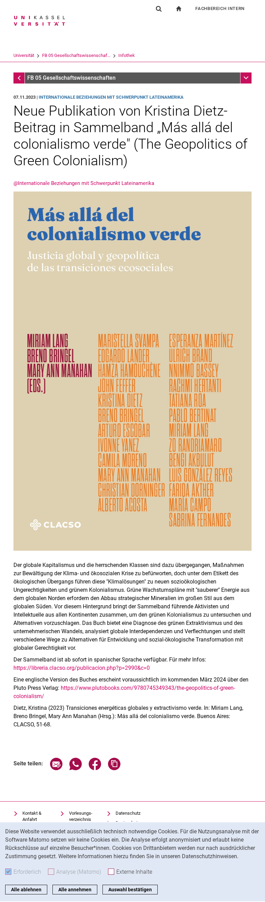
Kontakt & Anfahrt (31, 816)
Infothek (126, 55)
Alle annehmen (74, 889)
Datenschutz (128, 813)
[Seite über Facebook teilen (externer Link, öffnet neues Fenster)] (95, 768)
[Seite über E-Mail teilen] (56, 768)
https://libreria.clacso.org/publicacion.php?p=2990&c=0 (81, 668)
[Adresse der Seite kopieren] (114, 768)
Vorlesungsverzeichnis (80, 816)
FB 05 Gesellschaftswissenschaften (71, 78)
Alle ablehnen (26, 889)
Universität (23, 55)
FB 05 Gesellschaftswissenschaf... (76, 55)
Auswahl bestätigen (130, 889)
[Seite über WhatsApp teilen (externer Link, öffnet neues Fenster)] (75, 768)
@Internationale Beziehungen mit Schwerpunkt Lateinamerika (83, 183)
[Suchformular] (158, 8)
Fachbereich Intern (220, 8)
